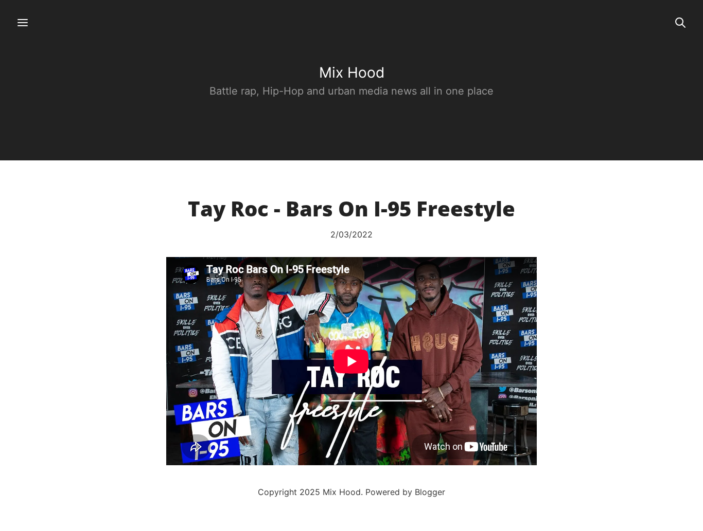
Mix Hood (351, 72)
